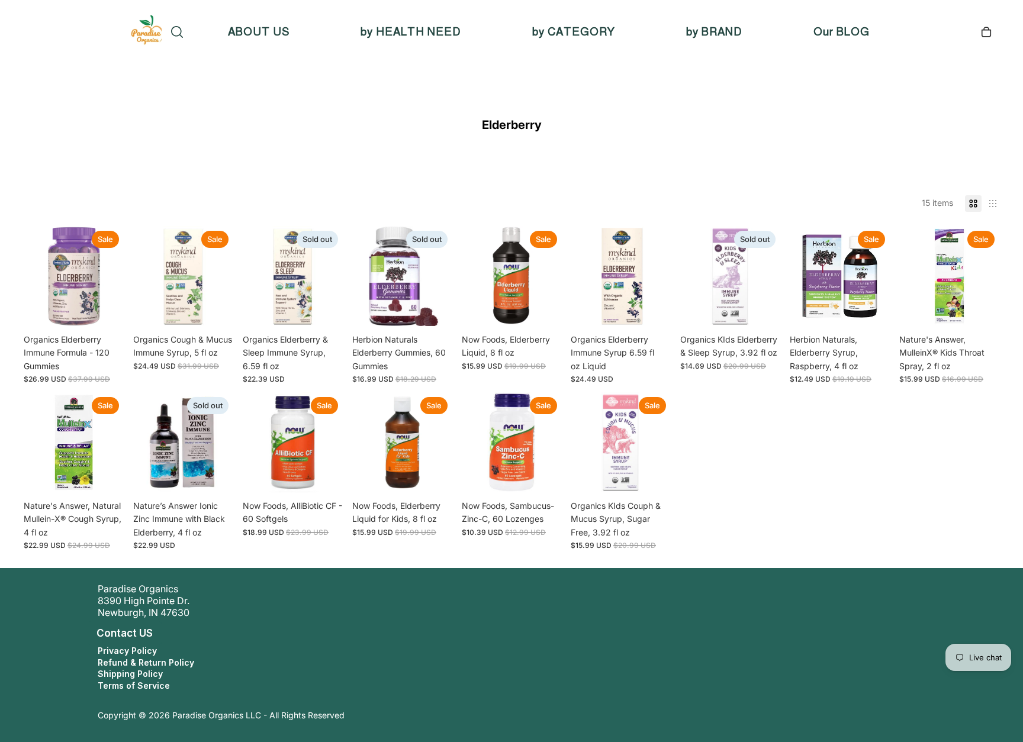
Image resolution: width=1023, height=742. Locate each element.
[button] (85, 633)
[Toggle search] (177, 32)
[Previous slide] (908, 276)
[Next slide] (990, 276)
